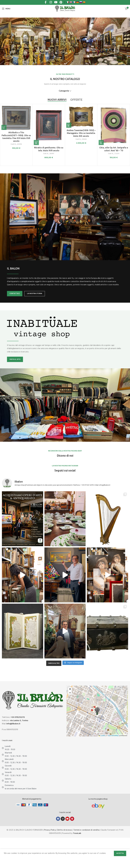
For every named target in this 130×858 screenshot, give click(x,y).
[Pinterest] (72, 819)
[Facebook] (58, 819)
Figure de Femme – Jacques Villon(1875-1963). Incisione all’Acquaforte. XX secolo (81, 150)
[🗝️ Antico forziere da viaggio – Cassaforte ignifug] (107, 631)
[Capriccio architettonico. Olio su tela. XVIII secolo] (113, 116)
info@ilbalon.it (13, 723)
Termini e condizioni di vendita (86, 830)
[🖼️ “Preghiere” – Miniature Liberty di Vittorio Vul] (22, 631)
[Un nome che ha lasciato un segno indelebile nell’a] (65, 574)
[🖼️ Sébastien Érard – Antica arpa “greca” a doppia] (107, 518)
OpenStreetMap (113, 735)
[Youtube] (67, 819)
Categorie (64, 91)
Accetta (120, 853)
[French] (74, 2)
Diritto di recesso (64, 830)
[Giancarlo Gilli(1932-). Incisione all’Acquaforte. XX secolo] (48, 125)
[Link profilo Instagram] (50, 2)
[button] (3, 142)
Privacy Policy (50, 830)
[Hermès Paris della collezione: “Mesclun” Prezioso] (65, 518)
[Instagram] (63, 819)
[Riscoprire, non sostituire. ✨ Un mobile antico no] (65, 631)
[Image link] (98, 806)
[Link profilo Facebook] (45, 2)
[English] (71, 2)
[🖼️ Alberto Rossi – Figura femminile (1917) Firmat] (22, 574)
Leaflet (102, 735)
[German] (77, 2)
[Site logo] (65, 8)
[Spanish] (84, 2)
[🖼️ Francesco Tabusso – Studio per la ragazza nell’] (107, 574)
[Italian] (67, 2)
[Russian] (80, 2)
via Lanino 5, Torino (19, 720)
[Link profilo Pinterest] (60, 2)
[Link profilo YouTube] (55, 2)
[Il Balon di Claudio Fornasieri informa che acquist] (22, 518)
